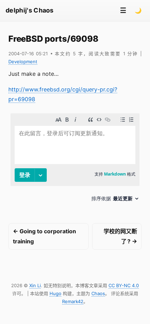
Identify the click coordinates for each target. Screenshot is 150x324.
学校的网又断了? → (120, 236)
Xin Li (35, 285)
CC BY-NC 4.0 (123, 285)
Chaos (98, 293)
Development (22, 61)
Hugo (55, 293)
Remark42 (72, 301)
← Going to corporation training (44, 236)
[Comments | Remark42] (75, 160)
